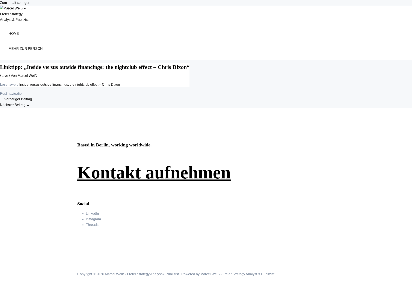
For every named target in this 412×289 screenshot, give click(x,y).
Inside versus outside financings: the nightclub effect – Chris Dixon (69, 84)
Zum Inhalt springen (15, 3)
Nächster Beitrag (15, 105)
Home (14, 33)
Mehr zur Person (26, 48)
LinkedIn (92, 213)
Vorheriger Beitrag (16, 99)
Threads (92, 225)
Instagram (93, 219)
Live (5, 76)
